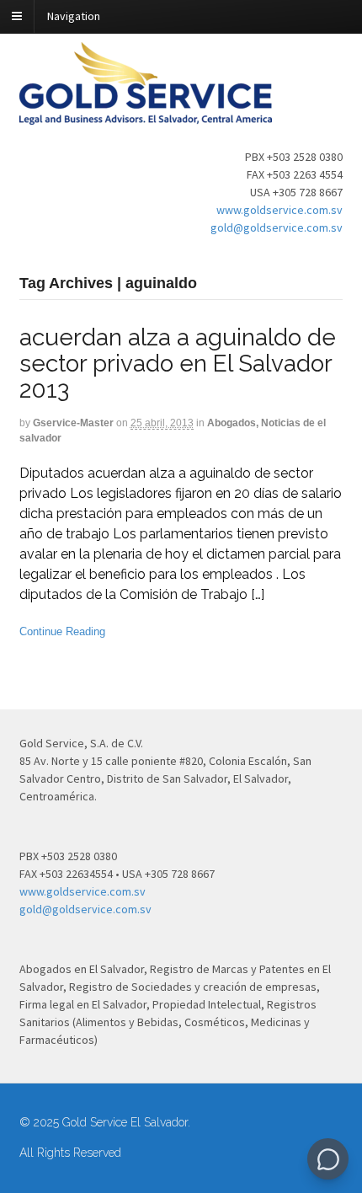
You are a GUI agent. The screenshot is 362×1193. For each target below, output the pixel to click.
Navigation (73, 16)
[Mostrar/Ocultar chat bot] (328, 1159)
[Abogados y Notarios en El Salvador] (145, 115)
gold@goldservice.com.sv (276, 227)
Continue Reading (62, 631)
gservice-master (73, 423)
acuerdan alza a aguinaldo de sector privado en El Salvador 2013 (177, 364)
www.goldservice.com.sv (279, 209)
